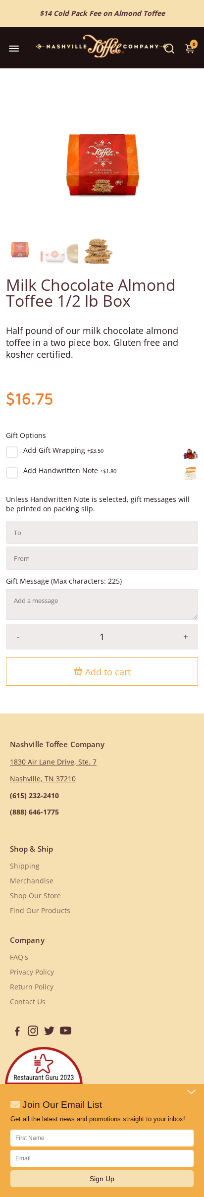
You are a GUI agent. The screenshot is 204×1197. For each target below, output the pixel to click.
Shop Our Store (35, 895)
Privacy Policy (32, 972)
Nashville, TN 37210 (43, 778)
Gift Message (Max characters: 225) (64, 581)
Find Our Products (40, 910)
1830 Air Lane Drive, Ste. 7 (53, 762)
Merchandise (31, 880)
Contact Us (28, 1001)
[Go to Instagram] (33, 1032)
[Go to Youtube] (65, 1032)
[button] (102, 1178)
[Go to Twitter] (49, 1032)
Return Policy (31, 986)
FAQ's (19, 957)
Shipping (25, 866)
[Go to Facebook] (17, 1032)
